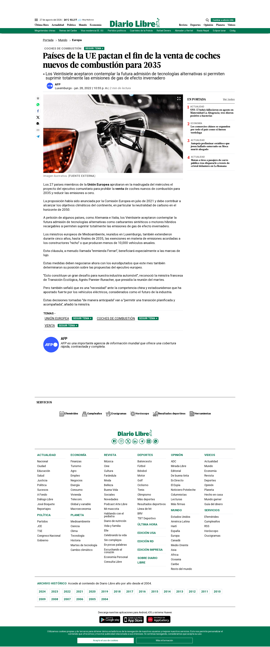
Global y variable (81, 504)
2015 (154, 591)
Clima (74, 531)
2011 (204, 591)
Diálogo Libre (45, 499)
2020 (92, 591)
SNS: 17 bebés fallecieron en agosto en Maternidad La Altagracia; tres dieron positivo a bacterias (211, 113)
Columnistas (179, 494)
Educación (43, 470)
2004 (104, 599)
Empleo (75, 475)
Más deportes (146, 499)
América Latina (180, 521)
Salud (40, 475)
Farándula (110, 475)
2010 (217, 591)
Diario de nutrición (115, 521)
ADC (173, 461)
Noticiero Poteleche (183, 489)
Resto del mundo (181, 569)
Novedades (111, 499)
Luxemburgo (63, 88)
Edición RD (146, 541)
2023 (54, 591)
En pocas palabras (115, 544)
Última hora (147, 524)
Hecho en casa (213, 494)
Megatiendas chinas (45, 30)
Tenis (141, 489)
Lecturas (176, 499)
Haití (174, 526)
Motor (141, 475)
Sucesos (42, 489)
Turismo (76, 466)
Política (71, 25)
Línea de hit (145, 508)
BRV (140, 513)
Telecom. (76, 499)
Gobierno (42, 540)
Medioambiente (80, 521)
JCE (39, 526)
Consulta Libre (113, 561)
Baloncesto (145, 461)
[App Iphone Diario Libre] (133, 619)
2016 (142, 591)
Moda (107, 480)
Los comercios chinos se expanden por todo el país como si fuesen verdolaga (210, 129)
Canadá (175, 540)
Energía (75, 485)
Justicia (42, 480)
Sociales (109, 494)
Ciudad (41, 466)
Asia (173, 549)
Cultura (108, 470)
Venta (50, 325)
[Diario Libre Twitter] (128, 441)
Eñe (106, 530)
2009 (42, 599)
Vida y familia (112, 525)
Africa (174, 554)
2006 (79, 599)
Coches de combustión (116, 318)
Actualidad (58, 25)
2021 (79, 591)
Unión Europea (57, 318)
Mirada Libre (178, 466)
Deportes (195, 25)
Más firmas (178, 504)
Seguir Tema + (94, 48)
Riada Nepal (203, 30)
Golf (140, 480)
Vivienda (76, 494)
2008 (54, 599)
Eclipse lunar (219, 30)
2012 (192, 591)
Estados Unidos (180, 516)
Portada (48, 40)
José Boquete (46, 504)
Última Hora (42, 25)
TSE (39, 531)
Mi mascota (111, 508)
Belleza (108, 485)
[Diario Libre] (135, 22)
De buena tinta (180, 475)
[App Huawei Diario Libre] (158, 619)
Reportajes (44, 508)
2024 (42, 591)
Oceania (176, 559)
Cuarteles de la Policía (141, 30)
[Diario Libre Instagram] (121, 441)
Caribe (175, 564)
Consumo (76, 489)
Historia (75, 540)
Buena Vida (111, 489)
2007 (67, 599)
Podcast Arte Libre (115, 504)
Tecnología (77, 535)
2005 (92, 599)
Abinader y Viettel (184, 30)
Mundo (83, 25)
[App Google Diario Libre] (110, 619)
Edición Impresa (150, 549)
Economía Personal (116, 557)
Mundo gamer (213, 499)
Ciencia (75, 526)
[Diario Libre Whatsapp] (155, 441)
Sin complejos (113, 540)
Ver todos (229, 99)
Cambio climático (81, 549)
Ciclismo (143, 485)
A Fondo (42, 494)
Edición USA (147, 533)
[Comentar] (38, 123)
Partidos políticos (117, 30)
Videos (231, 25)
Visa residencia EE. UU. (92, 30)
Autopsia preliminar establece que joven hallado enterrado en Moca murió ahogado (210, 146)
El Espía (175, 485)
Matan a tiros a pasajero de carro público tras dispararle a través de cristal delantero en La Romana (210, 163)
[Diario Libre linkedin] (135, 441)
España (175, 531)
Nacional (42, 461)
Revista (183, 25)
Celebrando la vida (115, 535)
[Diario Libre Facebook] (114, 441)
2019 (104, 591)
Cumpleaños (212, 521)
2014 (167, 591)
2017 (129, 591)
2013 (179, 591)
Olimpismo (144, 494)
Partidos (42, 521)
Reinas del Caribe (68, 30)
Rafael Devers (164, 30)
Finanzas (76, 461)
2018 (117, 591)
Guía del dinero (213, 504)
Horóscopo (211, 531)
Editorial (176, 470)
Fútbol (141, 466)
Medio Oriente (179, 545)
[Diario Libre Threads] (149, 441)
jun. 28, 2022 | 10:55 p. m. (91, 88)
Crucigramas (212, 535)
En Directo (177, 480)
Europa (175, 535)
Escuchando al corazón (113, 551)
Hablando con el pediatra (114, 515)
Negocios (76, 480)
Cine (106, 466)
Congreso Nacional (48, 535)
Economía (95, 25)
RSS (206, 526)
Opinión (208, 25)
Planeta (220, 25)
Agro (73, 470)
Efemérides (211, 516)
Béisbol (142, 470)
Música (108, 461)
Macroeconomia (81, 508)
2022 (67, 591)
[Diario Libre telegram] (142, 441)
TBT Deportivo (147, 518)
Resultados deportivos (152, 504)
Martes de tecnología (84, 545)
